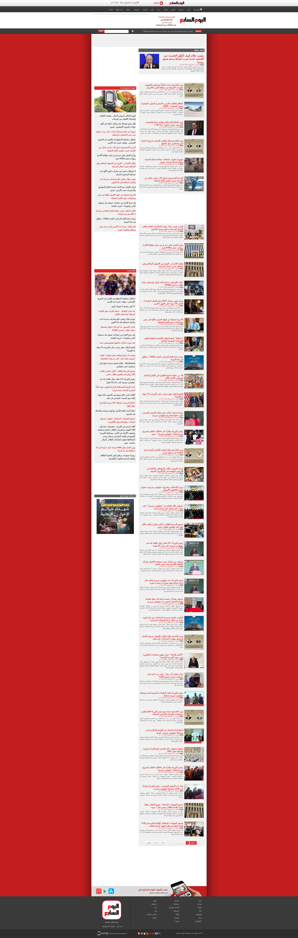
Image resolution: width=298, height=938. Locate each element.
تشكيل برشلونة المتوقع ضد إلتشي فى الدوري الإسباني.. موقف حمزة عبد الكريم (166, 29)
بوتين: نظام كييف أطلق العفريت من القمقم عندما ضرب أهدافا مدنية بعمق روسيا (183, 58)
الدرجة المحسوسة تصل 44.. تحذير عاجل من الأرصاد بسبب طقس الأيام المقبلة (163, 179)
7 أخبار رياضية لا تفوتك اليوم (123, 306)
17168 (156, 842)
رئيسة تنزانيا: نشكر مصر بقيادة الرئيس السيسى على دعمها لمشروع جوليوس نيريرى (162, 414)
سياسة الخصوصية (109, 926)
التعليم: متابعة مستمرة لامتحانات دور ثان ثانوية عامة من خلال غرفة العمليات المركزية (163, 619)
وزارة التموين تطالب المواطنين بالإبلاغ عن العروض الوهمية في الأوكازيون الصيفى (165, 470)
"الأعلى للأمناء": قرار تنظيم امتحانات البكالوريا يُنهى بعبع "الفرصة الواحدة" (163, 656)
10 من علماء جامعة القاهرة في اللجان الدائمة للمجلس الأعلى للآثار (163, 376)
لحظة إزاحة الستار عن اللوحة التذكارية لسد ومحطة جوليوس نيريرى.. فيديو (164, 731)
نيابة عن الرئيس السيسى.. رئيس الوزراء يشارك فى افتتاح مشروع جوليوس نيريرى (162, 787)
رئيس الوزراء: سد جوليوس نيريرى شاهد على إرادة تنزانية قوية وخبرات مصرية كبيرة (163, 581)
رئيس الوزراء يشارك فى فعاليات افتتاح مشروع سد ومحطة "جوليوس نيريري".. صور (163, 432)
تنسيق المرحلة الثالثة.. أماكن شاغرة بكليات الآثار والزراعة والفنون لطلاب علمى (162, 525)
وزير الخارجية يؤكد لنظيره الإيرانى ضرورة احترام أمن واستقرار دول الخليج (162, 142)
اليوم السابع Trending (128, 87)
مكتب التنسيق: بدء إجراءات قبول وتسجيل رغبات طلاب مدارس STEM (162, 283)
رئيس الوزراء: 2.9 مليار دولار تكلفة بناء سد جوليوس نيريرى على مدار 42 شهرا (164, 544)
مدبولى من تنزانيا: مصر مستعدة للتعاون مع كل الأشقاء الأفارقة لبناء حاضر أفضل (163, 563)
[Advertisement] (172, 77)
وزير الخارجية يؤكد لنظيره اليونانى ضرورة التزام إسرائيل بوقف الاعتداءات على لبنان (162, 637)
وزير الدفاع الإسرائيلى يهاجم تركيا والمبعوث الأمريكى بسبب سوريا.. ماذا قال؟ (164, 123)
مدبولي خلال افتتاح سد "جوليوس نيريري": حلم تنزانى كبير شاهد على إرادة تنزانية (163, 507)
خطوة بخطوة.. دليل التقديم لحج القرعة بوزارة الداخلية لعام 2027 (163, 750)
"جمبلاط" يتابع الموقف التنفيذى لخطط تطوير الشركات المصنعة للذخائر (163, 339)
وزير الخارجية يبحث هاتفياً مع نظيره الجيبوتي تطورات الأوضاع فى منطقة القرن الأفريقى (164, 86)
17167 (163, 842)
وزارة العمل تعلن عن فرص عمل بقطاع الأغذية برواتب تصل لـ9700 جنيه (163, 246)
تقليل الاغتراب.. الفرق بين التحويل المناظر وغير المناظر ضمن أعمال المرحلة (162, 265)
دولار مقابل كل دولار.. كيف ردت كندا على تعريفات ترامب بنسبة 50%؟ (165, 675)
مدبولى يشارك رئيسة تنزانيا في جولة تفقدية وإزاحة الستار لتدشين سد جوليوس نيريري (164, 600)
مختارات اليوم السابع (127, 496)
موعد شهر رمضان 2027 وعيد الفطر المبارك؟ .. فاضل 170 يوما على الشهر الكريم (162, 302)
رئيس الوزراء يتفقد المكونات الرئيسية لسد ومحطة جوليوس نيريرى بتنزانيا (161, 694)
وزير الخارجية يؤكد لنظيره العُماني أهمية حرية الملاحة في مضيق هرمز (163, 451)
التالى (149, 842)
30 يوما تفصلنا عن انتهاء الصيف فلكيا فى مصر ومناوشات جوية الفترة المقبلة (163, 321)
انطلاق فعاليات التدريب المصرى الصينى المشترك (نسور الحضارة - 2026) (162, 105)
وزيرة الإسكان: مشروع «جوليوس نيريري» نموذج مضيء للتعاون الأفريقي (162, 488)
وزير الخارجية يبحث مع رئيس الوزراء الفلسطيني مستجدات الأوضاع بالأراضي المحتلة (162, 713)
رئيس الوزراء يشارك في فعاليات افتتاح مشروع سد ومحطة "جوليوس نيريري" (163, 768)
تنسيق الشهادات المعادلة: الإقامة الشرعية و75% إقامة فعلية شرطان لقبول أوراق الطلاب (162, 824)
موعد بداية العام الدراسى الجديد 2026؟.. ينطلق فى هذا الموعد (162, 358)
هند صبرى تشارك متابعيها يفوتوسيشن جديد (117, 343)
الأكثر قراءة (131, 270)
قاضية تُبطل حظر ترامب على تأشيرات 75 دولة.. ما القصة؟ (162, 395)
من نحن (119, 926)
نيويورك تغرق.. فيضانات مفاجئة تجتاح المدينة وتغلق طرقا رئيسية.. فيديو (164, 160)
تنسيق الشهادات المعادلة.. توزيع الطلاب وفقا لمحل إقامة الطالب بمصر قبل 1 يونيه (164, 806)
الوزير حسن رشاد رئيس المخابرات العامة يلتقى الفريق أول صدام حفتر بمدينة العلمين (162, 227)
